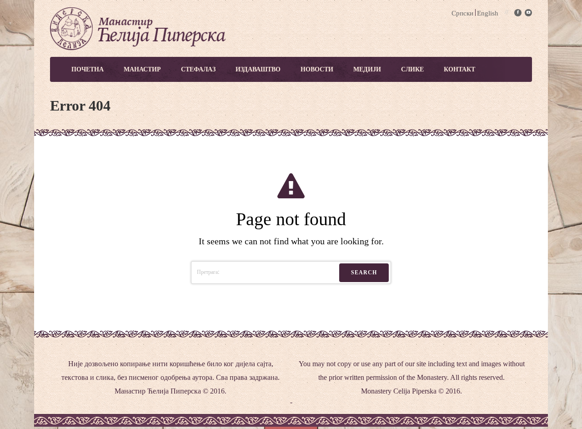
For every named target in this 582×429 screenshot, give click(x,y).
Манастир (142, 69)
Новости (317, 69)
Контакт (459, 69)
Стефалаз (198, 69)
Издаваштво (258, 69)
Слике (412, 69)
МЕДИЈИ (367, 69)
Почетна (87, 69)
